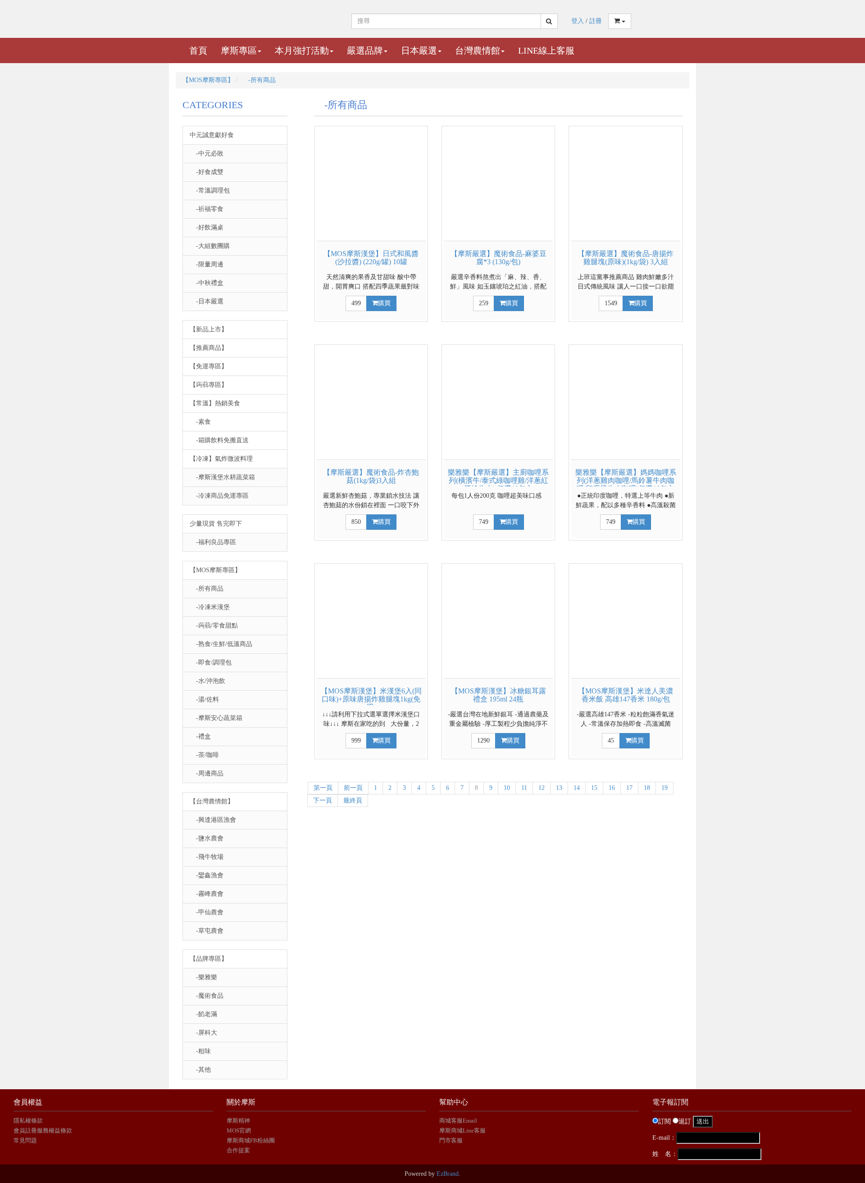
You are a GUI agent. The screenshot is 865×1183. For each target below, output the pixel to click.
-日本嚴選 (206, 301)
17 (629, 787)
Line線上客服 (546, 50)
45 (611, 740)
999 (356, 740)
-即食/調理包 (211, 662)
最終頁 (352, 800)
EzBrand (448, 1173)
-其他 (200, 1069)
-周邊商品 (206, 773)
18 (647, 787)
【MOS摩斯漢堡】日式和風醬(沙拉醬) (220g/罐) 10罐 (371, 258)
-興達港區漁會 (213, 819)
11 (524, 787)
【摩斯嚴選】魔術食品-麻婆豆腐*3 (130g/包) (498, 258)
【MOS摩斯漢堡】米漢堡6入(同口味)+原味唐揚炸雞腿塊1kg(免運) (371, 699)
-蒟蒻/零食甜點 (214, 625)
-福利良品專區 (213, 542)
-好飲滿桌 (206, 227)
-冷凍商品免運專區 (219, 495)
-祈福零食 (206, 209)
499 (356, 303)
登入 (577, 21)
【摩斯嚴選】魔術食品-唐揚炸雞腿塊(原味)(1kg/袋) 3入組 (626, 258)
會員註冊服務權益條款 (43, 1130)
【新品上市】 (209, 329)
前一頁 (353, 787)
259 (483, 303)
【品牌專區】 (209, 958)
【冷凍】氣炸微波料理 (221, 458)
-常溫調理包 (210, 190)
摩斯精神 (238, 1120)
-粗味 (200, 1051)
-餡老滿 (203, 1014)
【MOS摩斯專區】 (208, 80)
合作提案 (238, 1150)
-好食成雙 (206, 172)
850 (356, 521)
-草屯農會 (206, 930)
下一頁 (322, 800)
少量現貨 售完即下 (216, 523)
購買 (384, 303)
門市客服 (451, 1140)
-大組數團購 (210, 246)
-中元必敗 (206, 153)
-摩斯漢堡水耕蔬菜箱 (222, 477)
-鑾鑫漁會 (206, 875)
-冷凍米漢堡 (210, 607)
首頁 (198, 50)
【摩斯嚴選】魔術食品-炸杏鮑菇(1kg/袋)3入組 (371, 476)
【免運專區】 (209, 366)
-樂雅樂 (203, 977)
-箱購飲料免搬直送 (219, 440)
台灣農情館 (477, 50)
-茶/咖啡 (204, 755)
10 (507, 787)
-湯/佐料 (204, 699)
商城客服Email (458, 1120)
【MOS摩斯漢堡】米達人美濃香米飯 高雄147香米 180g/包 (625, 695)
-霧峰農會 (206, 893)
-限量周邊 (206, 264)
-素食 (200, 421)
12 (541, 787)
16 (612, 787)
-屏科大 (203, 1032)
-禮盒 (200, 736)
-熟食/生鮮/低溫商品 (221, 644)
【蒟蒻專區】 (209, 384)
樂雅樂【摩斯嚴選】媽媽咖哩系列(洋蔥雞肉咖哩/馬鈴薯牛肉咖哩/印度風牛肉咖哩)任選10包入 (625, 480)
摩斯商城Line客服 (462, 1130)
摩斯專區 (239, 50)
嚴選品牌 (365, 50)
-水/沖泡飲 (207, 681)
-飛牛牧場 (206, 856)
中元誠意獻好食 (212, 135)
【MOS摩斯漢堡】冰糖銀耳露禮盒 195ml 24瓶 (498, 695)
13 (559, 787)
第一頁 (323, 787)
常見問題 (25, 1140)
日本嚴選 (419, 50)
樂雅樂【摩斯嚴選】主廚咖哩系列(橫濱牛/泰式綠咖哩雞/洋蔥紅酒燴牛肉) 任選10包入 (498, 480)
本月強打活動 (302, 50)
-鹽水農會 (206, 838)
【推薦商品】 (209, 347)
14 (577, 787)
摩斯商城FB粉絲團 (251, 1140)
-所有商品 (259, 80)
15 (594, 787)
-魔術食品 (206, 995)
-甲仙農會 (206, 912)
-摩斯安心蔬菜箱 (216, 718)
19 (664, 787)
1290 (483, 740)
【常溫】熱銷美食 (215, 403)
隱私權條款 (28, 1120)
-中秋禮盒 (206, 283)
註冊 (595, 21)
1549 (611, 303)
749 (483, 521)
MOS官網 (239, 1130)
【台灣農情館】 (212, 801)
